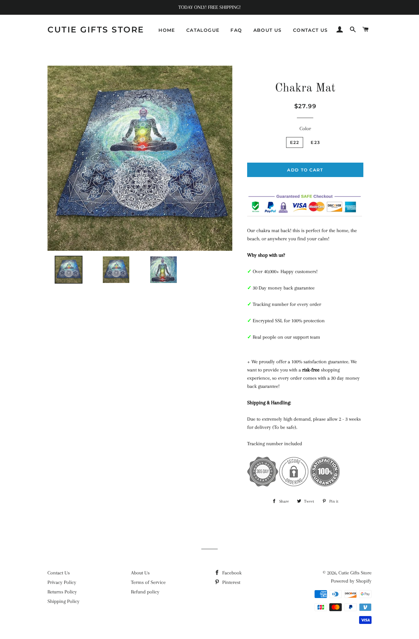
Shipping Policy (63, 601)
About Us (140, 573)
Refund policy (145, 592)
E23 (315, 142)
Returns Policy (62, 592)
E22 (295, 142)
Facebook (231, 573)
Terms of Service (148, 582)
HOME (166, 30)
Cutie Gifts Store (95, 29)
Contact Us (58, 573)
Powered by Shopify (351, 581)
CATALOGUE (203, 30)
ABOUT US (267, 30)
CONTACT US (310, 30)
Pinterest (230, 582)
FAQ (236, 30)
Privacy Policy (61, 582)
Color (305, 128)
